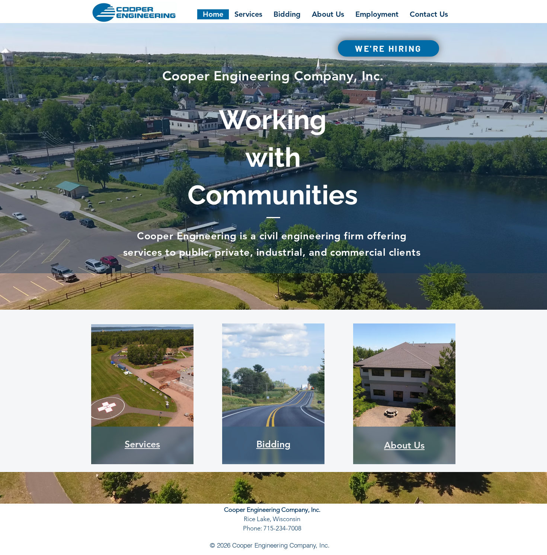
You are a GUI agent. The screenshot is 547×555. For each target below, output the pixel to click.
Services (142, 444)
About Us (404, 445)
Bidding (273, 444)
